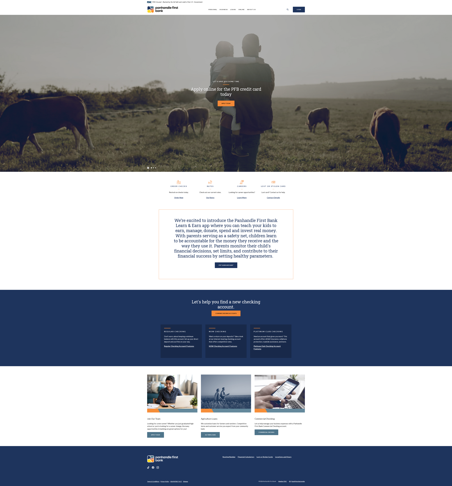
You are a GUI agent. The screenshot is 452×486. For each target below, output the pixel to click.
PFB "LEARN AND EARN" (226, 265)
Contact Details (273, 198)
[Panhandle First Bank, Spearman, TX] (162, 9)
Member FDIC (282, 481)
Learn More (242, 198)
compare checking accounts (226, 313)
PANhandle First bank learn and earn (226, 103)
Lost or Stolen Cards (265, 457)
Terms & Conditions (153, 481)
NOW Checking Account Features (223, 346)
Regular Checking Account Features (179, 346)
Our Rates (210, 198)
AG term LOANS (210, 435)
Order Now (178, 198)
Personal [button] (212, 9)
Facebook (153, 467)
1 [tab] (151, 167)
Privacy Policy (165, 481)
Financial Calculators (246, 457)
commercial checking (266, 432)
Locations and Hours (283, 457)
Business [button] (224, 9)
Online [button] (241, 9)
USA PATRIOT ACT (176, 481)
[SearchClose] (287, 9)
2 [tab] (153, 167)
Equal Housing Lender (298, 481)
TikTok (148, 467)
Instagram (158, 467)
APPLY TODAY (155, 435)
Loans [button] (233, 9)
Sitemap (185, 481)
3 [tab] (155, 167)
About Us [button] (251, 9)
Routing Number (229, 457)
